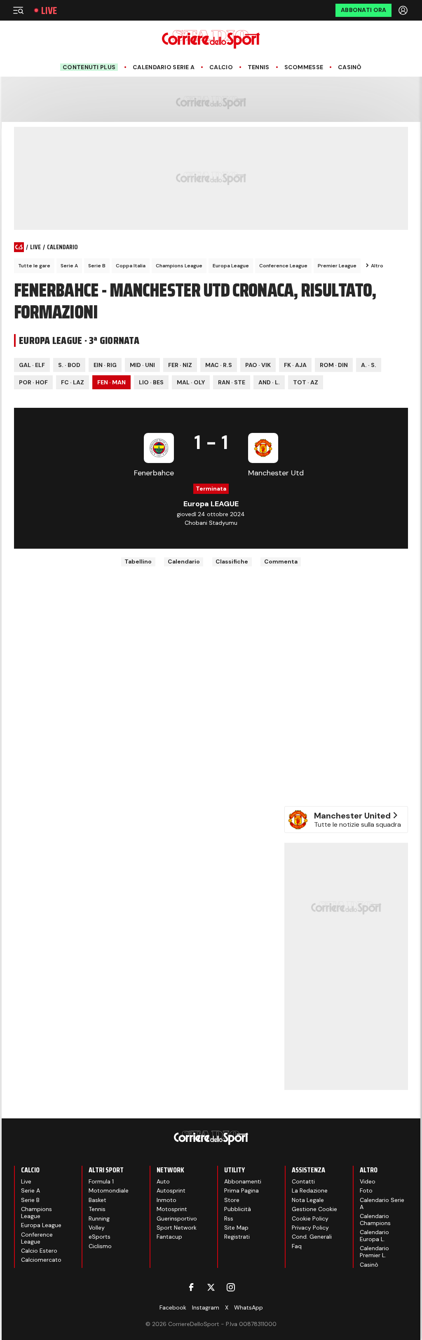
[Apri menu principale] (18, 10)
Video (367, 1181)
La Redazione (310, 1190)
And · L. (269, 382)
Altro (377, 265)
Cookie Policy (310, 1218)
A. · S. (368, 365)
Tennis (259, 67)
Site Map (236, 1227)
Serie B (97, 265)
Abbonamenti (242, 1181)
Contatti (303, 1181)
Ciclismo (100, 1246)
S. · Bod (69, 365)
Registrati (237, 1236)
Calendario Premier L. (374, 1251)
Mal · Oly (191, 382)
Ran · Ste (231, 382)
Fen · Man (111, 382)
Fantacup (169, 1236)
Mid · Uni (142, 365)
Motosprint (172, 1209)
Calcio (221, 67)
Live (49, 10)
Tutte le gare (34, 265)
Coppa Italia (130, 265)
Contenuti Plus (89, 67)
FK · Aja (295, 365)
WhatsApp (248, 1307)
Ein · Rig (105, 365)
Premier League (337, 265)
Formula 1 (101, 1181)
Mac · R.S (218, 365)
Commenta (281, 561)
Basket (97, 1200)
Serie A (69, 265)
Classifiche (232, 561)
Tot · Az (305, 382)
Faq (297, 1246)
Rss (228, 1218)
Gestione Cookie (314, 1209)
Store (231, 1200)
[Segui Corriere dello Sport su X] (211, 1287)
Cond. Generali (312, 1236)
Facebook (172, 1307)
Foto (366, 1190)
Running (99, 1218)
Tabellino (138, 561)
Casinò (350, 67)
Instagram (205, 1307)
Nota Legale (308, 1200)
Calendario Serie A (164, 67)
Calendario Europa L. (374, 1235)
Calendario (184, 561)
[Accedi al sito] (404, 10)
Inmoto (166, 1200)
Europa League (231, 265)
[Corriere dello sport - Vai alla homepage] (211, 39)
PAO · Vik (258, 365)
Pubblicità (237, 1209)
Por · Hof (33, 382)
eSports (99, 1236)
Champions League (179, 265)
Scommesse (304, 67)
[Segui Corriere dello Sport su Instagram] (231, 1287)
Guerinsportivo (177, 1218)
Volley (97, 1227)
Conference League (283, 265)
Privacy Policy (310, 1227)
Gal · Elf (32, 365)
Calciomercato (41, 1259)
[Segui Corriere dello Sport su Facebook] (191, 1287)
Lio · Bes (151, 382)
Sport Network (177, 1227)
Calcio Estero (39, 1250)
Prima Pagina (241, 1190)
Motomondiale (109, 1190)
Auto (163, 1181)
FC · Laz (72, 382)
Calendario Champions (375, 1219)
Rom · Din (334, 365)
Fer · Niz (180, 365)
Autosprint (171, 1190)
